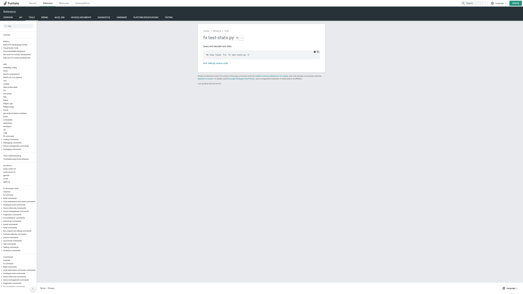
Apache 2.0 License (205, 79)
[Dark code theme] (315, 51)
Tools (32, 17)
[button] (18, 48)
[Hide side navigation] (33, 289)
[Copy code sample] (318, 51)
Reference (47, 3)
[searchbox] (18, 26)
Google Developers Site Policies (241, 79)
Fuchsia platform (82, 3)
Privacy (51, 288)
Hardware (122, 17)
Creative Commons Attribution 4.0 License (271, 76)
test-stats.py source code (215, 63)
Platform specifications (145, 17)
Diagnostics (104, 17)
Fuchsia (206, 31)
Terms (42, 288)
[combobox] (474, 3)
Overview (8, 17)
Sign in (515, 3)
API (20, 17)
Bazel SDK (60, 17)
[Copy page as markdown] (237, 38)
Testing (169, 17)
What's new (64, 3)
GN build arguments (81, 17)
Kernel (44, 17)
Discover (33, 3)
